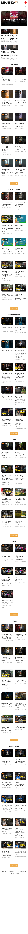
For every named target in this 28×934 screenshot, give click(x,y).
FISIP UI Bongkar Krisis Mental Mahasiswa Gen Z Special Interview (20, 398)
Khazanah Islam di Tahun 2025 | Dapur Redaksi (7, 830)
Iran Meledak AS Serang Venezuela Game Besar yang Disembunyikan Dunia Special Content (6, 275)
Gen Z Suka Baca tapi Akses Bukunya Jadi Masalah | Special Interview (7, 421)
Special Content (14, 189)
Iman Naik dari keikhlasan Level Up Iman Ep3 (20, 227)
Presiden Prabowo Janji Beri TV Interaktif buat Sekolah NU (20, 171)
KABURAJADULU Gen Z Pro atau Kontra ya (6, 556)
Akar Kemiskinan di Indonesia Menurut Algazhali (20, 853)
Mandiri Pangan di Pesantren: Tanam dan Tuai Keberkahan (20, 500)
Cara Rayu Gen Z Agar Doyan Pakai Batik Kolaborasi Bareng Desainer (6, 636)
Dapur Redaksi (14, 746)
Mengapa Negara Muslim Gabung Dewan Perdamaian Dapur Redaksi (7, 807)
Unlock (14, 621)
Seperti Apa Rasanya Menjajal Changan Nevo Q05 (20, 148)
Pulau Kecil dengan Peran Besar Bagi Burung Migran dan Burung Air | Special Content (7, 228)
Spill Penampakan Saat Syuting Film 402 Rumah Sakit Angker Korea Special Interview (6, 376)
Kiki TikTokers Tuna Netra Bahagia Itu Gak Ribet (6, 204)
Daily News (14, 64)
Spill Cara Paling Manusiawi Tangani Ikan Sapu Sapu (20, 659)
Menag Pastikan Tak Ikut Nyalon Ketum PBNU (5, 55)
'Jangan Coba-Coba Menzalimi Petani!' (20, 726)
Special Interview (14, 314)
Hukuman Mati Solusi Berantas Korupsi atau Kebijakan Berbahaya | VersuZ (7, 580)
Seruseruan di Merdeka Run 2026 (20, 78)
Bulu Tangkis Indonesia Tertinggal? (18, 523)
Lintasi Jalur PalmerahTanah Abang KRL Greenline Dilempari (6, 149)
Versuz (14, 541)
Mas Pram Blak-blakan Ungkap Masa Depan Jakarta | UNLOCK (6, 728)
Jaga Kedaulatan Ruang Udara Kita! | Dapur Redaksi (6, 784)
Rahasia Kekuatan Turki (6, 397)
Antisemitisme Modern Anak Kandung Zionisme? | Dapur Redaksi (7, 853)
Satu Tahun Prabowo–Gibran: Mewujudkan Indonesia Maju (6, 500)
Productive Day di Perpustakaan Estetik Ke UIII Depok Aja (20, 205)
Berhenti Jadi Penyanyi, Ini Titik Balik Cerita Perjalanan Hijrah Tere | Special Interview (19, 423)
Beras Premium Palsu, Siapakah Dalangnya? (6, 523)
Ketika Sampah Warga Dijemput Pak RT (6, 454)
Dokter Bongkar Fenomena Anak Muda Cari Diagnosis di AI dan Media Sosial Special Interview (20, 354)
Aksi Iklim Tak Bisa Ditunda (6, 351)
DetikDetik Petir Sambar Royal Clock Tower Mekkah (20, 125)
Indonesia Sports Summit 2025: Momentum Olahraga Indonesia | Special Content (20, 297)
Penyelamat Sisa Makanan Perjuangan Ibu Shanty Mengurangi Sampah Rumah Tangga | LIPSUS (7, 479)
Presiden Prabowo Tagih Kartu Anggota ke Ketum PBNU (7, 171)
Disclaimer (11, 871)
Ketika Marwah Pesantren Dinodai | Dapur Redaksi (20, 761)
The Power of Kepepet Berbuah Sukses (6, 659)
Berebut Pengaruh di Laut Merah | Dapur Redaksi (20, 807)
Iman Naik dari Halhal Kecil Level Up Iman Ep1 (20, 250)
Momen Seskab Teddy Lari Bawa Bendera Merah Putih (14, 20)
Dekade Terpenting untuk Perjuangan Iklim (20, 329)
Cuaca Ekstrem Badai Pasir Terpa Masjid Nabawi (14, 55)
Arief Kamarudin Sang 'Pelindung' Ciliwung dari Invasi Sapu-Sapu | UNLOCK (6, 683)
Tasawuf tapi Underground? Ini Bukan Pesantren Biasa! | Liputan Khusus (20, 478)
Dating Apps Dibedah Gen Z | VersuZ (19, 579)
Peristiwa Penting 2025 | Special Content (20, 273)
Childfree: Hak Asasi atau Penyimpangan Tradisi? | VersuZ (7, 602)
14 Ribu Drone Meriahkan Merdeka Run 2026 (6, 102)
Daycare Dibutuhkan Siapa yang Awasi (20, 454)
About (4, 871)
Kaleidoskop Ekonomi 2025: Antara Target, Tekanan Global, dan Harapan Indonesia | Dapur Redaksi (20, 832)
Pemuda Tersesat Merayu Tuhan (6, 328)
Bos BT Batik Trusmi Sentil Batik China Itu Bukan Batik (20, 636)
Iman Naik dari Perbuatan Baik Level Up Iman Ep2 (7, 250)
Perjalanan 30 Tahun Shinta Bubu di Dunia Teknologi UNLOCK (20, 705)
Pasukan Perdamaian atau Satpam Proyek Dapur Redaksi (19, 785)
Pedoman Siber (14, 873)
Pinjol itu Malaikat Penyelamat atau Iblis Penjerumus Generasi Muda (20, 557)
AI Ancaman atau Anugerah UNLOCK (20, 681)
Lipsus (14, 439)
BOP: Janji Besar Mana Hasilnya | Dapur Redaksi (6, 761)
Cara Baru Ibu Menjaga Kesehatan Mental (7, 296)
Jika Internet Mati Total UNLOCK (6, 703)
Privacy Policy (22, 871)
